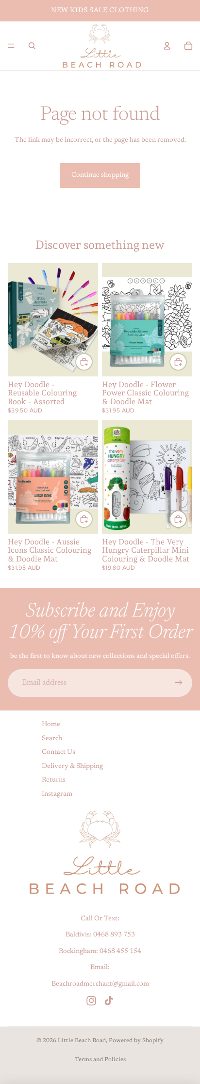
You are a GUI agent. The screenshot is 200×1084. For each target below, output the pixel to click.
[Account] (167, 45)
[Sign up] (178, 682)
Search (52, 738)
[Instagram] (91, 1000)
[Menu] (11, 46)
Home (51, 724)
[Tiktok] (109, 1000)
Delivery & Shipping (72, 766)
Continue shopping (100, 175)
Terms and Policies (100, 1060)
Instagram (57, 794)
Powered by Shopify (136, 1041)
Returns (54, 780)
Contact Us (58, 752)
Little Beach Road (82, 1041)
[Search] (32, 45)
